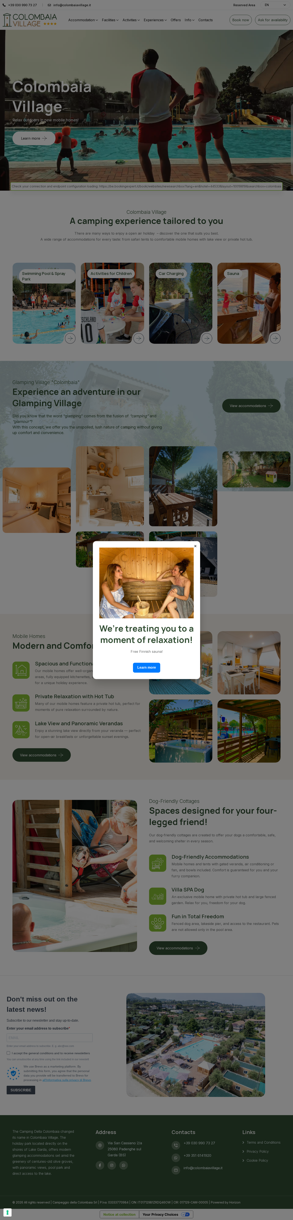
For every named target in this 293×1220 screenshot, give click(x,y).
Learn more (146, 667)
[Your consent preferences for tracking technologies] (7, 1212)
